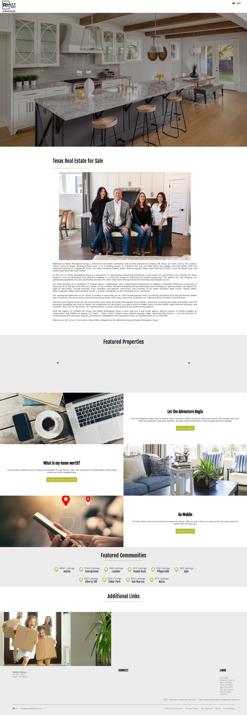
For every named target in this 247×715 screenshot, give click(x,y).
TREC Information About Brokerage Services (218, 699)
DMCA (218, 708)
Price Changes (226, 685)
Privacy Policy (192, 708)
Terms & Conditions (174, 708)
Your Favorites (226, 687)
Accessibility (229, 708)
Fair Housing (206, 708)
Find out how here (185, 531)
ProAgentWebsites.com (31, 708)
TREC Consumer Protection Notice (179, 699)
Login (238, 3)
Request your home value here (62, 480)
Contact (223, 694)
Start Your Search (185, 428)
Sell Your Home (226, 689)
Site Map (224, 678)
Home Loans (225, 692)
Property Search (227, 680)
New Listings (226, 682)
